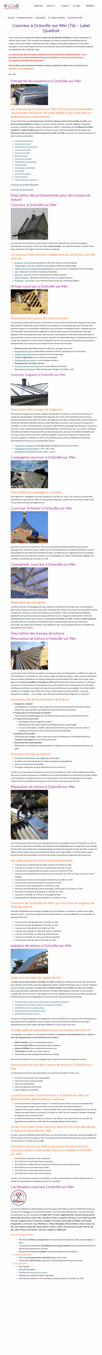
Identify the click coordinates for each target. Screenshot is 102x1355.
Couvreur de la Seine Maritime (25, 184)
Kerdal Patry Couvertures (25, 162)
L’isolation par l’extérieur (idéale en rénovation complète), (39, 1004)
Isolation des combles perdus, (27, 1013)
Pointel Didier (20, 164)
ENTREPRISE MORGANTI (26, 147)
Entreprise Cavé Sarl (23, 159)
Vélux (46, 451)
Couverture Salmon (23, 150)
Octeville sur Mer (75, 17)
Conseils (65, 6)
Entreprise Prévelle (23, 144)
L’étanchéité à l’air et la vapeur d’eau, (30, 1007)
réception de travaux (38, 1272)
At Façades (19, 170)
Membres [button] (90, 6)
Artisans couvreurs (25, 17)
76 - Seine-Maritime (56, 17)
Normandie (40, 17)
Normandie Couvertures (25, 167)
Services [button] (51, 6)
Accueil (11, 17)
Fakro (51, 451)
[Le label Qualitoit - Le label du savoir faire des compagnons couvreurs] (11, 6)
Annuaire (38, 6)
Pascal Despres (21, 176)
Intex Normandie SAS (24, 141)
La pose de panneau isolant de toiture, (30, 1010)
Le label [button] (76, 6)
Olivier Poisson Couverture (26, 179)
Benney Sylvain (21, 156)
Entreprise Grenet (22, 153)
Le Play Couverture (23, 173)
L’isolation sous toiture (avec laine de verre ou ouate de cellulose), (42, 1001)
